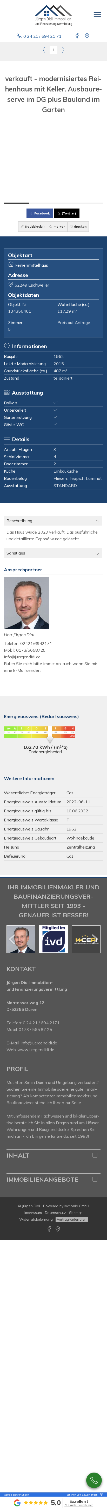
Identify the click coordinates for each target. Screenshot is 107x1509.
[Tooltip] (100, 1494)
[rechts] (63, 49)
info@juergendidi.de (22, 656)
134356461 (19, 311)
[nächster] (95, 939)
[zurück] (12, 939)
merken (59, 226)
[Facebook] (78, 36)
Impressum (33, 1212)
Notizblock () (34, 226)
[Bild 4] (90, 203)
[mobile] (97, 14)
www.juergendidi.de (35, 1049)
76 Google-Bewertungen (78, 1505)
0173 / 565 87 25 (94, 1480)
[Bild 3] (66, 203)
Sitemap (76, 1212)
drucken (79, 226)
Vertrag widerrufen (71, 1219)
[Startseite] (53, 14)
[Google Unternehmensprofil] (87, 36)
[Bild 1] (16, 203)
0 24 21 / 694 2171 (41, 1022)
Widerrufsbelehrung (36, 1219)
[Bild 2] (41, 203)
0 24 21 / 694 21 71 (42, 36)
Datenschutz (55, 1212)
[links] (44, 49)
